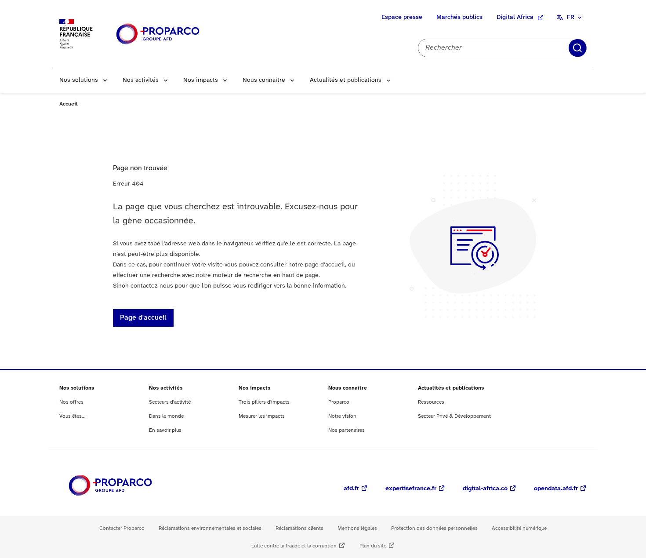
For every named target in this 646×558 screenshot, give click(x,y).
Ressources (431, 402)
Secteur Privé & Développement (454, 416)
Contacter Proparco (122, 528)
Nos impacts (200, 80)
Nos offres (71, 402)
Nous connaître (264, 80)
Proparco (338, 402)
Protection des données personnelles (434, 528)
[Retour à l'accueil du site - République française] (158, 34)
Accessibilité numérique (519, 528)
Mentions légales (357, 528)
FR (570, 17)
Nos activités (141, 80)
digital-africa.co (485, 488)
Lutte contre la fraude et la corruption (294, 546)
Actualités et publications (345, 80)
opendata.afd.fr (556, 488)
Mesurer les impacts (262, 416)
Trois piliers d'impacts (264, 402)
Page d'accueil (143, 317)
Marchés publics (459, 17)
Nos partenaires (346, 430)
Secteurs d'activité (170, 402)
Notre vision (342, 416)
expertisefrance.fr (410, 488)
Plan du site (372, 546)
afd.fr (351, 488)
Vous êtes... (72, 416)
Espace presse (401, 17)
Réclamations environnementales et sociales (210, 528)
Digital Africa (515, 17)
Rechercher (577, 48)
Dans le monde (166, 416)
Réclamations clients (299, 528)
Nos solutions (78, 80)
